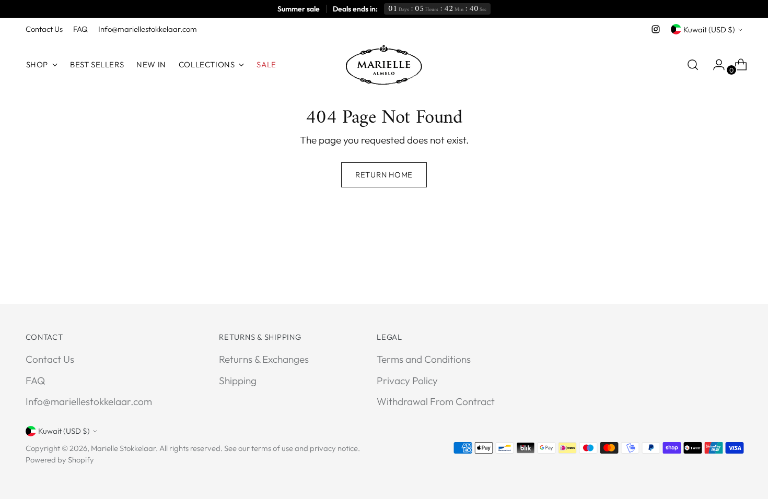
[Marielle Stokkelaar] (384, 65)
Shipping (238, 380)
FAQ (35, 380)
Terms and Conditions (424, 359)
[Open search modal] (692, 64)
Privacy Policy (407, 380)
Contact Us (50, 359)
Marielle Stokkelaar (123, 448)
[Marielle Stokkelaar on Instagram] (655, 29)
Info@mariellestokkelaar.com (89, 401)
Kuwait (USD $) (709, 29)
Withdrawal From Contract (436, 401)
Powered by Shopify (60, 460)
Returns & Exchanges (264, 359)
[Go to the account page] (714, 64)
